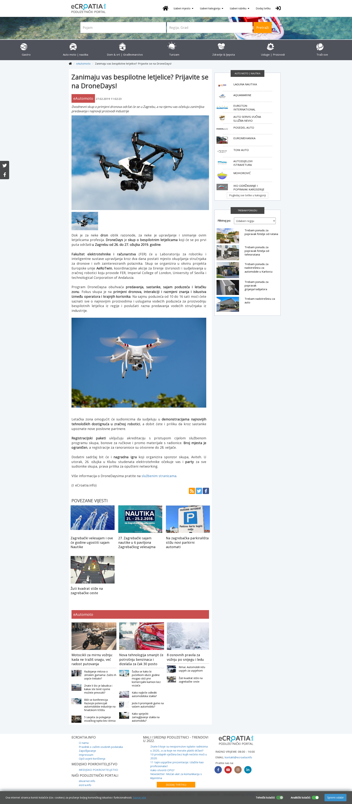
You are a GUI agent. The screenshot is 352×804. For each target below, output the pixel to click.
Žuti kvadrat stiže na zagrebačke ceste (87, 590)
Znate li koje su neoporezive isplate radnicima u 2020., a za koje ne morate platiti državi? (179, 748)
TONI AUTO (241, 150)
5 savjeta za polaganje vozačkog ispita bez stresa (99, 718)
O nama (84, 743)
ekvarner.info (87, 781)
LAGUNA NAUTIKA (245, 84)
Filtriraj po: (224, 220)
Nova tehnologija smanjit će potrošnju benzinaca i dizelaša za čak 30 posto (141, 659)
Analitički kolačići (300, 797)
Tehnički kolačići (265, 797)
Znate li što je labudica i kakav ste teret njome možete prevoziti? (98, 689)
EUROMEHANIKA (244, 138)
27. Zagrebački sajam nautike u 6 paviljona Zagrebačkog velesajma (136, 542)
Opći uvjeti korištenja (92, 758)
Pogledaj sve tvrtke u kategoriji (247, 195)
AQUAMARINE (242, 95)
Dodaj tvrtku (263, 8)
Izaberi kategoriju (210, 8)
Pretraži (262, 27)
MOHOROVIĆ (242, 173)
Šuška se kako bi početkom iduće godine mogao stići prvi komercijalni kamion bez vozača (146, 678)
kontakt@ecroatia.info (238, 757)
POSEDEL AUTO (243, 127)
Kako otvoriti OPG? (162, 770)
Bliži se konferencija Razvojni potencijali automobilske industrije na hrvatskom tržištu (99, 705)
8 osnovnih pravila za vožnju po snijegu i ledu (185, 657)
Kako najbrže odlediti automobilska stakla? (144, 694)
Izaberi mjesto (182, 8)
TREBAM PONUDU (247, 210)
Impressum (86, 754)
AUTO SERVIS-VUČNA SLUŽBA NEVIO (247, 118)
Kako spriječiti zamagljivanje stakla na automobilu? (146, 717)
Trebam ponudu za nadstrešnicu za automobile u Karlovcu (258, 267)
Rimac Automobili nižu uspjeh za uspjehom (192, 668)
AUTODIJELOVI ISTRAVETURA (243, 163)
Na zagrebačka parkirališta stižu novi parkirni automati (187, 542)
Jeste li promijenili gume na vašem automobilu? (148, 704)
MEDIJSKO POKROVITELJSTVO (98, 770)
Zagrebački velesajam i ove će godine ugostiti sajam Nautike (92, 542)
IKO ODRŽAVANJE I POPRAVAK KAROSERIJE (248, 187)
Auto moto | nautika (247, 73)
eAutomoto (83, 63)
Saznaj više (139, 797)
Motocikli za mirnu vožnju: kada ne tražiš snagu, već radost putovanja (92, 659)
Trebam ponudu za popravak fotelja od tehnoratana (257, 250)
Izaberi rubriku (238, 8)
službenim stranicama (159, 476)
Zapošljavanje (87, 750)
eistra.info (85, 785)
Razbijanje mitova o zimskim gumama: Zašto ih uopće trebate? (100, 675)
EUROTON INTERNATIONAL (244, 107)
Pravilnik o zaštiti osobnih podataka (101, 747)
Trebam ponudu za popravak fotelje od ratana (261, 232)
